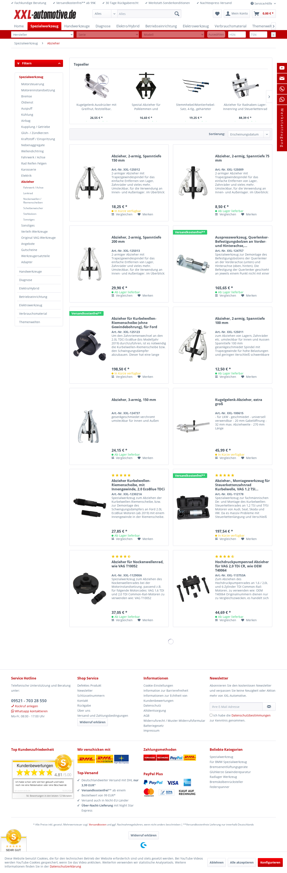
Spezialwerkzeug (31, 77)
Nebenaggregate (33, 145)
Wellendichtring (32, 151)
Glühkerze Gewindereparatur (230, 772)
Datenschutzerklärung (65, 866)
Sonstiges (29, 219)
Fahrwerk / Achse (33, 157)
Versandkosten (97, 824)
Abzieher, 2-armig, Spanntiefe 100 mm (240, 320)
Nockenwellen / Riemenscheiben (33, 200)
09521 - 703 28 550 (29, 700)
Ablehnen (217, 862)
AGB (146, 716)
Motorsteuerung (32, 84)
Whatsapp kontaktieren (31, 711)
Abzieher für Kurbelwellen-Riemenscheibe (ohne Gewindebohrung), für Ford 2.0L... (134, 322)
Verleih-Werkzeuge (34, 232)
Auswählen (216, 34)
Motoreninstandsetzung (38, 90)
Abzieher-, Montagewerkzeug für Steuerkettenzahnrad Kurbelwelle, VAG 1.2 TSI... (242, 485)
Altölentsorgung (155, 710)
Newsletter (85, 691)
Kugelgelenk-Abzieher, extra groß (238, 402)
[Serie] (107, 35)
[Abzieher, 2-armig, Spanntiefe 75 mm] (193, 183)
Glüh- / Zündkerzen (35, 133)
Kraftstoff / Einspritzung (38, 139)
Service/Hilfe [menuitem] (263, 3)
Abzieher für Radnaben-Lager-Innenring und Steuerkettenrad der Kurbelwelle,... (245, 107)
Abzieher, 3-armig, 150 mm (134, 400)
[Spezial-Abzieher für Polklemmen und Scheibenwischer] (146, 86)
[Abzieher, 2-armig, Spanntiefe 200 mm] (89, 264)
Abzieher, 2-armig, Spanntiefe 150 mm (136, 158)
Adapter (27, 262)
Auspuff (26, 108)
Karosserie (28, 169)
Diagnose (25, 280)
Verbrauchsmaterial (33, 314)
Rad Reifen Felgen (34, 163)
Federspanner (219, 787)
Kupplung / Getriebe (35, 127)
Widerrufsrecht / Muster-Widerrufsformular (174, 721)
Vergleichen (124, 214)
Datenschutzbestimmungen (251, 715)
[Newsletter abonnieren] (269, 706)
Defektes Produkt (89, 685)
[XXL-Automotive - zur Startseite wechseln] (45, 14)
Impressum (151, 730)
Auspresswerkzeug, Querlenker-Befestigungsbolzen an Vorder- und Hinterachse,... (242, 241)
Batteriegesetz (154, 726)
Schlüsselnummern (91, 696)
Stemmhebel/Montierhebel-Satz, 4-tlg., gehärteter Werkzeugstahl (195, 107)
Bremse (26, 96)
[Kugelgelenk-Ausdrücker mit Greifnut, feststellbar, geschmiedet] (96, 86)
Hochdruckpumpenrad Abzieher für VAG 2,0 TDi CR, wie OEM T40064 (242, 566)
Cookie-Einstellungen (158, 685)
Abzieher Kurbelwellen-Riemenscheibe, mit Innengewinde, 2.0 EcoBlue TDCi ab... (138, 485)
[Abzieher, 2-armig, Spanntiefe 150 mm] (89, 183)
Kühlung (27, 115)
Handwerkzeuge (30, 271)
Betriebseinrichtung (33, 297)
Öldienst (27, 102)
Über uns (83, 710)
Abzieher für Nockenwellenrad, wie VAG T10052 (138, 564)
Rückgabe (84, 705)
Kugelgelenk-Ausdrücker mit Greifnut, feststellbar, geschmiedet (96, 107)
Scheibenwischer (33, 208)
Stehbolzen (29, 214)
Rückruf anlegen (26, 706)
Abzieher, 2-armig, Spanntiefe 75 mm (242, 158)
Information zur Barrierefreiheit (166, 691)
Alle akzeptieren (242, 862)
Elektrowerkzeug (30, 305)
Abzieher (27, 182)
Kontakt (82, 701)
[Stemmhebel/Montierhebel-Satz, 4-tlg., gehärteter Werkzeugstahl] (195, 86)
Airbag (25, 121)
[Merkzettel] (217, 13)
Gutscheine (29, 250)
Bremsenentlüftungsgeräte (229, 767)
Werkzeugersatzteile (35, 256)
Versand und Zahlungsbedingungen (102, 716)
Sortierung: (217, 134)
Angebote (28, 244)
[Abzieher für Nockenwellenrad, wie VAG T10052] (89, 589)
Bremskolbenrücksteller (226, 782)
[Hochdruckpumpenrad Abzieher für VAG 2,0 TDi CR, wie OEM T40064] (193, 589)
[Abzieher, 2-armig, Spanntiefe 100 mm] (193, 345)
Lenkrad (28, 193)
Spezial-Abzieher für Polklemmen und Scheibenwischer (146, 107)
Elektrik (26, 176)
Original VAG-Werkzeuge (38, 238)
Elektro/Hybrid (29, 288)
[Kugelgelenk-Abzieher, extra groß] (193, 426)
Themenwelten (29, 322)
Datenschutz (152, 705)
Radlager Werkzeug (223, 777)
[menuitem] (136, 13)
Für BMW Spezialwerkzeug (228, 762)
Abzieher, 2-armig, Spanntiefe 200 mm (136, 239)
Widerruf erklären (92, 722)
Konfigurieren (270, 862)
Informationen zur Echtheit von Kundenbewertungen (165, 698)
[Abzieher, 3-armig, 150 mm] (89, 426)
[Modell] (173, 35)
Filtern (26, 63)
